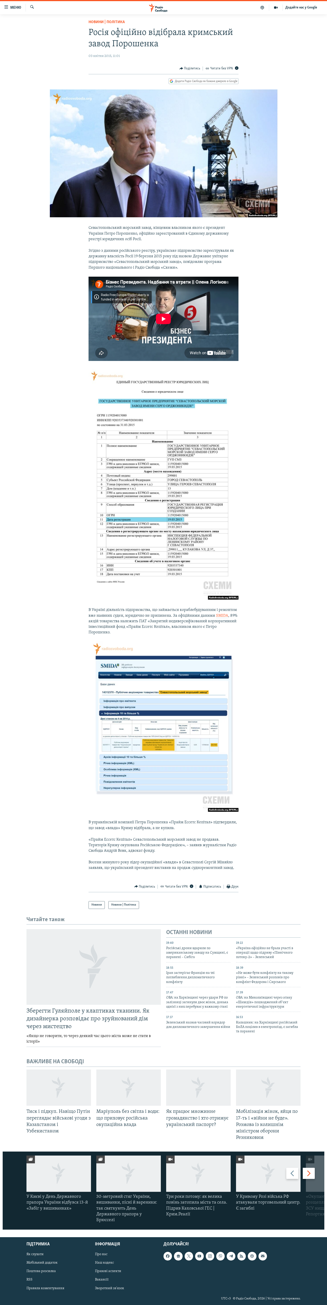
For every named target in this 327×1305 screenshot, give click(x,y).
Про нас (101, 1254)
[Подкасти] (262, 7)
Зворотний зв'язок (109, 1288)
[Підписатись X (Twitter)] (189, 1256)
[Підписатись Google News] (178, 1256)
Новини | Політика (107, 22)
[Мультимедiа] (276, 7)
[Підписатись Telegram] (231, 1256)
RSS (29, 1280)
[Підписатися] (262, 1256)
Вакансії (102, 1280)
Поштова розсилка (41, 1271)
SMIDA (222, 616)
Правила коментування (45, 1288)
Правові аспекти (108, 1271)
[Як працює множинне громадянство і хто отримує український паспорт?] (198, 1087)
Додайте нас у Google (301, 7)
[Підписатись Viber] (220, 1256)
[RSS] (241, 1256)
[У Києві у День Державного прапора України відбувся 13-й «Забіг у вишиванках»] (58, 1174)
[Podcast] (252, 1256)
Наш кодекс (104, 1263)
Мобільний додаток (42, 1263)
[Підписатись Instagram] (210, 1256)
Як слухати (35, 1254)
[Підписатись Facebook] (168, 1256)
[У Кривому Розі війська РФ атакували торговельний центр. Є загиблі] (268, 1174)
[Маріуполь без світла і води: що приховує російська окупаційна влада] (128, 1087)
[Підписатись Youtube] (199, 1256)
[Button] (190, 68)
